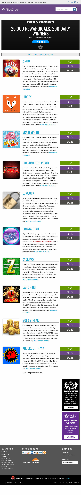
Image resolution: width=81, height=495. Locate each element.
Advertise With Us (6, 468)
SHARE (70, 70)
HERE (68, 478)
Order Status (5, 458)
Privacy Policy (5, 466)
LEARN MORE (40, 41)
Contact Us (5, 454)
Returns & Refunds (7, 462)
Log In (71, 2)
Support (4, 456)
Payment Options (6, 460)
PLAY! (69, 61)
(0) (77, 2)
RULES (70, 66)
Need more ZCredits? (48, 125)
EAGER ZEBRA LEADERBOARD (41, 55)
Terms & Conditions (7, 464)
